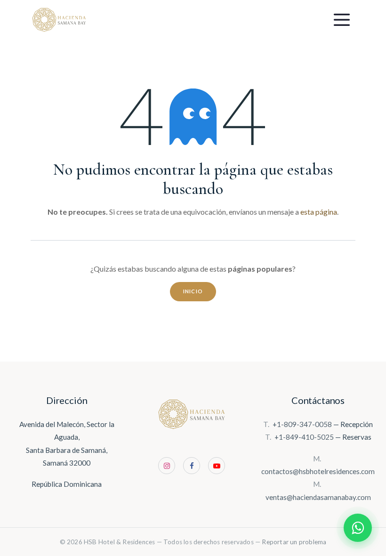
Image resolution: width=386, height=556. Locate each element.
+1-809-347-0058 (302, 424)
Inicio (193, 291)
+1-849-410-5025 (304, 437)
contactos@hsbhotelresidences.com (318, 471)
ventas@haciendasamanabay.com (318, 497)
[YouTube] (216, 465)
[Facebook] (191, 465)
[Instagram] (166, 465)
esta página (318, 211)
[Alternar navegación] (341, 19)
